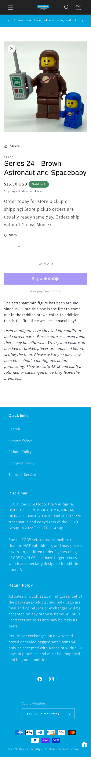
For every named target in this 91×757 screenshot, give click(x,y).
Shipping (9, 191)
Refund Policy (20, 451)
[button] (11, 7)
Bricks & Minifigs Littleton (37, 749)
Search (14, 428)
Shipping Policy (21, 463)
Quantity (10, 234)
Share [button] (15, 146)
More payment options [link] (45, 291)
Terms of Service (22, 474)
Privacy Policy (20, 440)
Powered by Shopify (69, 749)
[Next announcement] (82, 21)
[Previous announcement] (8, 21)
